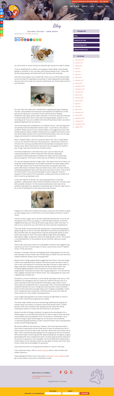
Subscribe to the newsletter (56, 356)
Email (70, 391)
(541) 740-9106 (103, 1)
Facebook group (42, 350)
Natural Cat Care (80, 40)
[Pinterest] (28, 39)
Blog (107, 6)
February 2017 (79, 80)
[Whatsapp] (37, 39)
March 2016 (78, 95)
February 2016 (79, 98)
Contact (100, 6)
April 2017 (78, 74)
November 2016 (79, 89)
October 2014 (79, 121)
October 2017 (79, 63)
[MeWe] (31, 39)
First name (53, 391)
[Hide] (0, 38)
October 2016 (79, 92)
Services (84, 6)
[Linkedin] (25, 39)
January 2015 (79, 115)
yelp (71, 372)
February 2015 (79, 112)
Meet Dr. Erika (74, 6)
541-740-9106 (36, 378)
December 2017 (79, 60)
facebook (60, 372)
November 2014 (79, 118)
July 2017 (77, 68)
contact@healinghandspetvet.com (42, 376)
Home (66, 6)
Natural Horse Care (81, 49)
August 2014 (78, 127)
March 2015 (78, 109)
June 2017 (78, 71)
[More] (40, 39)
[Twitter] (19, 39)
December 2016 (79, 86)
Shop (92, 6)
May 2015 (78, 104)
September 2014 (80, 124)
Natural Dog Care (80, 45)
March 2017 (78, 77)
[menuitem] (66, 6)
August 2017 (78, 66)
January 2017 (79, 83)
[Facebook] (16, 39)
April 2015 (78, 106)
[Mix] (34, 39)
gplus (65, 372)
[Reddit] (22, 39)
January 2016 (79, 101)
